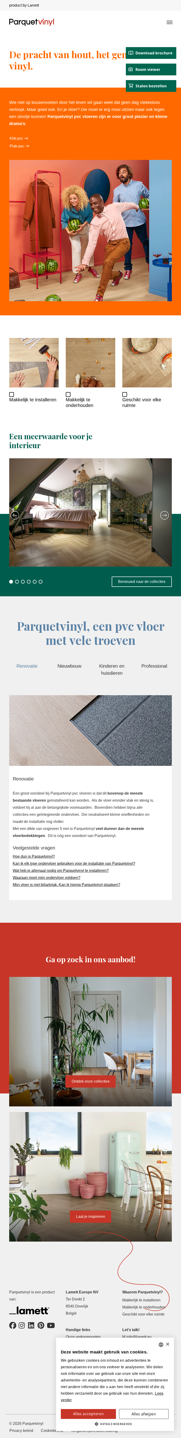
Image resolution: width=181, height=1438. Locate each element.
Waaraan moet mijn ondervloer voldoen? (46, 878)
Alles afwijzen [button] (144, 1414)
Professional (154, 666)
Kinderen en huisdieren (111, 669)
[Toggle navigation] (169, 22)
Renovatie (26, 666)
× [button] (167, 1344)
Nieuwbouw (69, 666)
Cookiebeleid (52, 1431)
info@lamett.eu (139, 1337)
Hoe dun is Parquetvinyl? (34, 856)
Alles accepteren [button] (88, 1413)
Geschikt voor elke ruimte (143, 1314)
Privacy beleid (21, 1431)
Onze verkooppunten (83, 1337)
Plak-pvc (17, 146)
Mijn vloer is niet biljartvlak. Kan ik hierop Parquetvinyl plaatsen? (66, 885)
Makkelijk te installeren (141, 1300)
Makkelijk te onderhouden (143, 1307)
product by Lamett (24, 5)
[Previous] (15, 515)
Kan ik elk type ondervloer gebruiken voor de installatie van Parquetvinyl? (74, 863)
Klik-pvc (17, 138)
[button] (115, 1424)
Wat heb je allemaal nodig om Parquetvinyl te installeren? (61, 871)
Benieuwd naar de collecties (141, 582)
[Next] (164, 515)
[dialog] (115, 1384)
